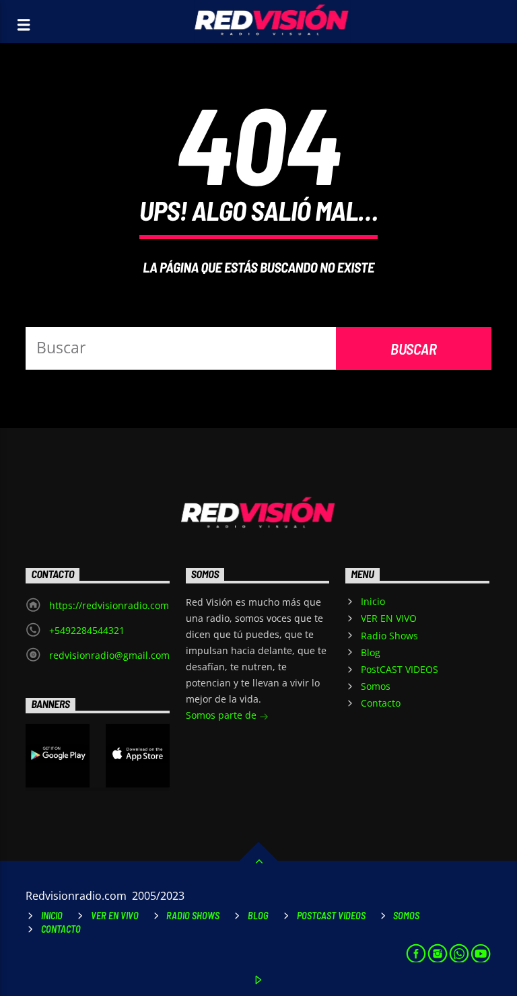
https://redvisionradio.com (109, 605)
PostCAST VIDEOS (399, 669)
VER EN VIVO (389, 618)
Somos (375, 686)
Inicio (373, 601)
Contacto (381, 703)
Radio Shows (389, 635)
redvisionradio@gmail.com (109, 655)
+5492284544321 (87, 630)
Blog (370, 652)
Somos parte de (222, 715)
